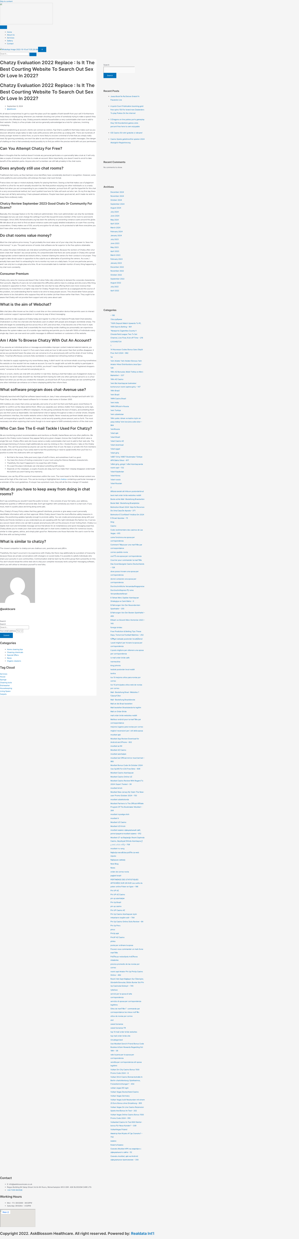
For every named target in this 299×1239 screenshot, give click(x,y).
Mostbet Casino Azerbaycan (122, 773)
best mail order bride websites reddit (125, 495)
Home (9, 32)
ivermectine (115, 662)
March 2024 (115, 227)
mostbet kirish (116, 788)
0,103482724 (115, 341)
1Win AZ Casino (116, 379)
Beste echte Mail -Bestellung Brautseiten (127, 499)
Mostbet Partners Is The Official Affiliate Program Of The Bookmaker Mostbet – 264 (127, 807)
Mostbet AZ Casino (118, 750)
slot (112, 1020)
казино (113, 1141)
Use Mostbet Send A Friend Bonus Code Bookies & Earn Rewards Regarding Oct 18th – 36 (127, 1047)
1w (111, 357)
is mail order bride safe (120, 658)
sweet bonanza (116, 1024)
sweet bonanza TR (118, 1028)
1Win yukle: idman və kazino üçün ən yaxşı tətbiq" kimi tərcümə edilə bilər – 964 (126, 421)
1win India (114, 402)
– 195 (112, 315)
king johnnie (115, 665)
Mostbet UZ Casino (118, 822)
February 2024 (116, 231)
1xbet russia (115, 479)
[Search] (32, 54)
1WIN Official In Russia (119, 406)
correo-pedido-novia (119, 552)
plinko (113, 941)
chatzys (63, 479)
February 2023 (116, 259)
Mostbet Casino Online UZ (121, 777)
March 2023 (115, 255)
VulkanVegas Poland (118, 1129)
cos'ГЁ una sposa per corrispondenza (125, 556)
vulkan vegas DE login (119, 1088)
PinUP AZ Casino (117, 937)
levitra (113, 673)
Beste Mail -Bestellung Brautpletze (124, 503)
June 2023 (114, 243)
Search (3, 621)
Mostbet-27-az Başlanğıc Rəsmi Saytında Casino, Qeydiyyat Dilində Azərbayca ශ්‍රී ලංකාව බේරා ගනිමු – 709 (127, 841)
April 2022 (114, 290)
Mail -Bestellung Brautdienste (122, 700)
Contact (10, 43)
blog (112, 522)
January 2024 (116, 235)
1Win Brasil (115, 391)
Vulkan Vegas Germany (120, 1096)
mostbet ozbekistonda (119, 799)
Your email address (8, 631)
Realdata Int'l (142, 1233)
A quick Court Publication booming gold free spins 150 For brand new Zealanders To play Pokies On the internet (127, 109)
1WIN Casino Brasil (118, 398)
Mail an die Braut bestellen (121, 704)
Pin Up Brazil (115, 902)
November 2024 (117, 196)
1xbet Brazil (115, 437)
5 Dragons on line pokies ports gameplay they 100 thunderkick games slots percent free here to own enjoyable (127, 123)
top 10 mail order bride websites (123, 1032)
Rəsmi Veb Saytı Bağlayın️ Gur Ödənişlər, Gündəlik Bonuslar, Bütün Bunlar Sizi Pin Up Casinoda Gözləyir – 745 (127, 982)
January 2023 (116, 263)
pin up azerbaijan (117, 898)
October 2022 (116, 275)
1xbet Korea (115, 475)
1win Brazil (114, 394)
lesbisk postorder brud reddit (122, 669)
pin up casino (115, 906)
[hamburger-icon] (3, 27)
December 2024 (117, 192)
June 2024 (114, 216)
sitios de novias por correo (121, 1016)
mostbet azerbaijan (118, 754)
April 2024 (114, 223)
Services (10, 38)
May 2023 (114, 247)
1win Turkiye (115, 410)
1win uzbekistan (117, 414)
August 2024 (115, 208)
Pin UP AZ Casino (117, 894)
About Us (11, 35)
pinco (112, 929)
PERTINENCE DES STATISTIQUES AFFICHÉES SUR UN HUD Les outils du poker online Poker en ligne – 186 (126, 883)
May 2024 (114, 220)
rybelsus (114, 990)
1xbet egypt (115, 449)
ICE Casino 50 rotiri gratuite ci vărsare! (126, 133)
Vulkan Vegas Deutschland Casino (124, 1092)
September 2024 (117, 204)
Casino (113, 526)
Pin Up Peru (115, 925)
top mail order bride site (120, 1036)
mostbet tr (114, 818)
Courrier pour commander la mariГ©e (126, 560)
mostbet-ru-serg (117, 848)
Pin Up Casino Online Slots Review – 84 (126, 921)
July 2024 (114, 212)
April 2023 (114, 251)
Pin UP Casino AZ (117, 910)
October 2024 (116, 200)
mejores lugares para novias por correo (126, 727)
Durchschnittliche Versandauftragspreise (127, 586)
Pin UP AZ (114, 890)
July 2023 (114, 239)
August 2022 (115, 283)
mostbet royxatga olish (119, 814)
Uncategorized (116, 1040)
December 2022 (117, 267)
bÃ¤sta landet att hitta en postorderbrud (127, 491)
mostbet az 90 (116, 746)
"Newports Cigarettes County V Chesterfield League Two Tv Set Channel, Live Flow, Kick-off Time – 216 (126, 334)
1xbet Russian (116, 483)
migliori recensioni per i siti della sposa (126, 731)
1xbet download (116, 445)
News (112, 868)
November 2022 (117, 271)
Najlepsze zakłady (117, 860)
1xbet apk (114, 433)
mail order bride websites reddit (123, 715)
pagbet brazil (115, 875)
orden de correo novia (119, 872)
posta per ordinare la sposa (121, 945)
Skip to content (6, 1)
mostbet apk (115, 735)
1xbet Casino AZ (117, 441)
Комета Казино (116, 1145)
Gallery (10, 41)
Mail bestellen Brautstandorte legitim (125, 707)
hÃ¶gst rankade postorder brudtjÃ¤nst (126, 639)
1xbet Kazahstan (117, 472)
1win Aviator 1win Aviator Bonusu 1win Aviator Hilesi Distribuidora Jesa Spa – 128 (126, 364)
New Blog (114, 864)
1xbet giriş (114, 453)
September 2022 (117, 279)
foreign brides (116, 627)
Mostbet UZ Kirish (117, 826)
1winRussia (115, 429)
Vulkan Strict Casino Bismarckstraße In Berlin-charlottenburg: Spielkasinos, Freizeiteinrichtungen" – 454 (126, 1080)
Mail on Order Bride (118, 711)
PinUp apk (114, 933)
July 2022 (114, 287)
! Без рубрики (116, 319)
